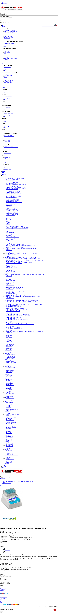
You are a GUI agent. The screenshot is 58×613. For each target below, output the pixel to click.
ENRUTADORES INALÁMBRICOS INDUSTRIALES (14, 305)
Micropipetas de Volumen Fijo (10, 438)
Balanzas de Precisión (9, 351)
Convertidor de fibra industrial (10, 264)
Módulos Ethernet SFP (9, 206)
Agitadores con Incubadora (8, 96)
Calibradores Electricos (7, 45)
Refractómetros (7, 452)
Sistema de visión (8, 242)
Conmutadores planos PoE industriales (11, 267)
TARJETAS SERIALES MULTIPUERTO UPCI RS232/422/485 (15, 329)
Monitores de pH (8, 432)
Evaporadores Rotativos (9, 396)
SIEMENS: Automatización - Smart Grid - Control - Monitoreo (14, 287)
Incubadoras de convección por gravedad (12, 409)
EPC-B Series (8, 223)
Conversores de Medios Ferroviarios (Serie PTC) (13, 200)
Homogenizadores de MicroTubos (11, 399)
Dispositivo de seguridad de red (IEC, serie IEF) (13, 191)
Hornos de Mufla (8, 406)
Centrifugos (7, 339)
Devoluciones (2, 601)
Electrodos (6, 378)
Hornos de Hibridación (9, 404)
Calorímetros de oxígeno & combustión (10, 360)
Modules (7, 216)
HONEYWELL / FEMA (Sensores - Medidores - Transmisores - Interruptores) (17, 295)
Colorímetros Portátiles (7, 157)
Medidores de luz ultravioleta (10, 420)
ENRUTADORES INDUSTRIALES (11, 303)
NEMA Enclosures (8, 279)
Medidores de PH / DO (9, 423)
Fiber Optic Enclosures (9, 335)
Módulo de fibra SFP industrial (10, 271)
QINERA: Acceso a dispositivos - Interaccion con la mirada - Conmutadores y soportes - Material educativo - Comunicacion (22, 296)
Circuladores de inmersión (7, 153)
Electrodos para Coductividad (10, 385)
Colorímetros (7, 374)
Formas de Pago (2, 599)
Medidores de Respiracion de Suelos (11, 427)
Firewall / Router (8, 219)
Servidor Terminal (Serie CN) (10, 180)
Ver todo (5, 39)
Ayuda (1, 602)
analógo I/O (7, 230)
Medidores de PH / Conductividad (11, 422)
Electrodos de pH (8, 380)
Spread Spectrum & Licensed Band (11, 254)
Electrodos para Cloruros (9, 384)
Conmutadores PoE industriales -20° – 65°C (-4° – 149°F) (14, 272)
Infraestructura (8, 229)
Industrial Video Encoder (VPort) (10, 215)
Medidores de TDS (8, 428)
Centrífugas (6, 363)
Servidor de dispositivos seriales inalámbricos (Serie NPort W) (15, 195)
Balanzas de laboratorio (8, 350)
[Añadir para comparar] (1, 542)
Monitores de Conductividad (10, 430)
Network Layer (8, 218)
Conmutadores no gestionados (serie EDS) (12, 189)
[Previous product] (0, 485)
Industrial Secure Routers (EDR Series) (11, 209)
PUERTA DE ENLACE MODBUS (11, 326)
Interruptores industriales (9, 265)
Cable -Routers (6, 59)
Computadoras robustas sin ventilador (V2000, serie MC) (14, 202)
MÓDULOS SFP (8, 320)
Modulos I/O (6, 68)
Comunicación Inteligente (9, 289)
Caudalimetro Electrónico (7, 81)
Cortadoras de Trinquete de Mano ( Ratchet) (10, 31)
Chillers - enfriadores (8, 366)
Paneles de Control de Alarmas (8, 36)
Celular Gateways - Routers (8, 75)
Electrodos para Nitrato (9, 386)
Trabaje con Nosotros (3, 588)
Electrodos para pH (8, 388)
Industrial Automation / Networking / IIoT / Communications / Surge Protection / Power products (17, 177)
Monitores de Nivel (8, 431)
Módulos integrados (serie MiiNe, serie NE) (12, 182)
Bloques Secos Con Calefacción (10, 356)
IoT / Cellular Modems (9, 256)
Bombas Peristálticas (7, 51)
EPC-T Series (8, 222)
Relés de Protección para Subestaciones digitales (13, 288)
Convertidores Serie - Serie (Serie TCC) (11, 198)
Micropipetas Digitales (9, 439)
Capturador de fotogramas (9, 243)
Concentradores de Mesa (7, 161)
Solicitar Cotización (4, 541)
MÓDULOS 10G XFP (9, 322)
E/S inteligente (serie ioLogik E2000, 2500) (12, 186)
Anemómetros (6, 44)
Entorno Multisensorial (9, 299)
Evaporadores (7, 395)
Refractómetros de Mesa (9, 453)
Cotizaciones (4, 466)
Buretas (6, 359)
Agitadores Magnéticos (7, 98)
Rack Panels (7, 336)
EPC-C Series (8, 221)
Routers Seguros (6, 74)
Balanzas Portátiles (6, 108)
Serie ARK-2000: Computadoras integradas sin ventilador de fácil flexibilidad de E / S (18, 227)
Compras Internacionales (3, 597)
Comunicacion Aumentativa (10, 298)
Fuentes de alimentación (9, 205)
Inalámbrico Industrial (9, 270)
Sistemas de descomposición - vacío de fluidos (11, 455)
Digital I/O (7, 231)
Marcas (3, 467)
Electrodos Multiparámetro (9, 381)
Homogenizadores (8, 340)
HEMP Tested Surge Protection (10, 280)
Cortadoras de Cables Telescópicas (9, 32)
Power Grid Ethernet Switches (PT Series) (12, 213)
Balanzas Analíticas (7, 107)
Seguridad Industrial (7, 29)
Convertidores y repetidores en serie (11, 236)
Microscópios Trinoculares (9, 444)
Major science (6, 465)
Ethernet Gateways (8, 235)
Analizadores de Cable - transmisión (9, 43)
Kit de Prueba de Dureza (9, 460)
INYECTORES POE (9, 313)
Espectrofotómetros (7, 392)
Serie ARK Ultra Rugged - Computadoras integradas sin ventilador (15, 225)
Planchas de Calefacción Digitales (10, 448)
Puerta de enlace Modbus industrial (11, 269)
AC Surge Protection (9, 275)
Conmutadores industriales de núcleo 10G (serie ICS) (13, 193)
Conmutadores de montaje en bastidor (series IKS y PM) (14, 192)
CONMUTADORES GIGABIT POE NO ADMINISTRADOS (15, 308)
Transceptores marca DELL (10, 285)
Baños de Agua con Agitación (8, 113)
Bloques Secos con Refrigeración (10, 357)
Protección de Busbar (9, 290)
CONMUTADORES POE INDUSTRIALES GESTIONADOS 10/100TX (17, 309)
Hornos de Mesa (8, 405)
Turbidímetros (7, 463)
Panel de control (8, 240)
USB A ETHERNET (9, 330)
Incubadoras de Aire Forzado (10, 408)
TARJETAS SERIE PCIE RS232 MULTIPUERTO (13, 327)
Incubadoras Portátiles (9, 410)
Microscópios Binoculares (9, 442)
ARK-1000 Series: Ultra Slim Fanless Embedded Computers (14, 226)
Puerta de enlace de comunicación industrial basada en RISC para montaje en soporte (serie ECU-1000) (20, 245)
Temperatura (6, 83)
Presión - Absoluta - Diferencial (8, 82)
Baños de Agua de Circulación (8, 115)
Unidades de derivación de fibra (10, 204)
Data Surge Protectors (9, 337)
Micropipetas (7, 435)
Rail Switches (8, 249)
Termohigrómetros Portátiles (10, 459)
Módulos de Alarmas (7, 38)
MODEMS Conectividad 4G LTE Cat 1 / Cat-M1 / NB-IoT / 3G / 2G (16, 261)
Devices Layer (8, 217)
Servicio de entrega (3, 598)
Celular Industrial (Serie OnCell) (10, 194)
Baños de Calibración (7, 114)
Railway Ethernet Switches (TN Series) (11, 212)
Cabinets (7, 278)
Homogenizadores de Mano (10, 398)
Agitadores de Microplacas (9, 345)
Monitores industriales (9, 241)
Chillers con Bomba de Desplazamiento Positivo (11, 147)
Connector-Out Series (9, 333)
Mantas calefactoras (8, 412)
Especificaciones (7, 550)
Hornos (6, 401)
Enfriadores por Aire (9, 372)
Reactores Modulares (9, 450)
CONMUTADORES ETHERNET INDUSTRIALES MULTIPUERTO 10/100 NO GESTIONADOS (21, 301)
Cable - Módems (6, 57)
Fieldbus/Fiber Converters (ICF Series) (11, 197)
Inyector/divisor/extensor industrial (11, 268)
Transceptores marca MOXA (10, 282)
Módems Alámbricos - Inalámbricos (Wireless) (10, 58)
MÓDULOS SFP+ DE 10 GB (10, 321)
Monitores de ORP (8, 434)
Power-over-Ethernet (9, 250)
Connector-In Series (9, 332)
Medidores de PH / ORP (9, 425)
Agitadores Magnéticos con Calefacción (11, 347)
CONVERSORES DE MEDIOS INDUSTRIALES (13, 317)
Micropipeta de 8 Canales (9, 437)
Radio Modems (6, 76)
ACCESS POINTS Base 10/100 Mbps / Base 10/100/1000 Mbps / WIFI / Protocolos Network (19, 262)
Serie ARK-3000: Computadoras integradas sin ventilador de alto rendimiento (17, 228)
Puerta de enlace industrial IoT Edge (11, 239)
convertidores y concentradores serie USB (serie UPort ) (14, 181)
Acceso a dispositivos (9, 297)
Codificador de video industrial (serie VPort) (12, 208)
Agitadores (6, 343)
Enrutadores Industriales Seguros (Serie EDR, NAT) (13, 190)
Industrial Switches (8, 251)
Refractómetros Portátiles (9, 454)
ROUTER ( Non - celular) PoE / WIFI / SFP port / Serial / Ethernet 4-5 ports (17, 259)
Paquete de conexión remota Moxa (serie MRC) (12, 203)
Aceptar (2, 611)
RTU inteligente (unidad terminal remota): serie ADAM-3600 (14, 247)
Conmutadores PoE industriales (10, 266)
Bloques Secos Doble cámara (8, 126)
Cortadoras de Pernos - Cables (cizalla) (9, 30)
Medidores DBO (8, 415)
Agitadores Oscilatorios (9, 348)
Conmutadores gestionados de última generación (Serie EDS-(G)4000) (16, 187)
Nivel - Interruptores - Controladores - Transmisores (11, 80)
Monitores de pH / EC (9, 433)
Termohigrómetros (7, 458)
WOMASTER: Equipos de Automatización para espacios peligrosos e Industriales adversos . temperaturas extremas (20, 273)
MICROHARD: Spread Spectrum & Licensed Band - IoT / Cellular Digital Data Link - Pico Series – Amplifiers (21, 253)
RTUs (5, 69)
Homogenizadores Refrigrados (10, 400)
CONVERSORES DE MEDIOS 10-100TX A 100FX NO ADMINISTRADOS (17, 314)
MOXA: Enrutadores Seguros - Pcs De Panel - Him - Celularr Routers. (15, 178)
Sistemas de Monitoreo (7, 67)
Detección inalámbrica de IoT (10, 234)
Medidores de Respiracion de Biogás (11, 426)
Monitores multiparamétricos (9, 445)
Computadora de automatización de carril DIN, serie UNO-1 (14, 238)
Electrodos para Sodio (9, 389)
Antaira (7, 284)
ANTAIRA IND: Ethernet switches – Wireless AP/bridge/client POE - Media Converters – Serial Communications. (21, 300)
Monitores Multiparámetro (9, 446)
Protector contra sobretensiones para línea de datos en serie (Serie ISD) (16, 184)
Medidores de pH (8, 421)
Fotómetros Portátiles (9, 391)
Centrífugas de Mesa (7, 141)
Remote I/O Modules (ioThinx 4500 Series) (12, 214)
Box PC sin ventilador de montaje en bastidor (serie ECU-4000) (15, 244)
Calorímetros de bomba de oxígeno (9, 136)
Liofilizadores (7, 411)
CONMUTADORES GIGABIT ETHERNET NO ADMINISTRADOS (16, 302)
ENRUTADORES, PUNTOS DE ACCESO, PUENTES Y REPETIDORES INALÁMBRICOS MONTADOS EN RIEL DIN (24, 304)
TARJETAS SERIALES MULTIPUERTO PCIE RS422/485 (14, 328)
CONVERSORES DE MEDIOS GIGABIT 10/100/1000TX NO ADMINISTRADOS (18, 315)
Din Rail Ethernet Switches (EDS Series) (12, 210)
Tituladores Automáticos (9, 461)
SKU (1, 531)
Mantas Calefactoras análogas (10, 413)
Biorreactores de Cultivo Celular (10, 354)
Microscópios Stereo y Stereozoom (11, 443)
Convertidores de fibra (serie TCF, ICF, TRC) (12, 199)
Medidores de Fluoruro (9, 418)
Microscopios (7, 441)
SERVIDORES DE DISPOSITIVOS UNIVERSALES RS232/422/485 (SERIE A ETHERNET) (20, 324)
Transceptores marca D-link (10, 286)
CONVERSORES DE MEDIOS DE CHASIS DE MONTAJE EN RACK (17, 319)
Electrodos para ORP (9, 387)
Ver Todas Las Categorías (7, 85)
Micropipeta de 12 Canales (9, 436)
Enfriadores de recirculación (10, 370)
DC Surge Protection (9, 276)
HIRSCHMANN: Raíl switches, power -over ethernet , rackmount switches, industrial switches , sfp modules (20, 248)
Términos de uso (2, 589)
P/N (1, 530)
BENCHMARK (7, 338)
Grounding (7, 334)
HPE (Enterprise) (8, 283)
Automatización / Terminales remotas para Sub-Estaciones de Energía (16, 291)
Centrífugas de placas (9, 365)
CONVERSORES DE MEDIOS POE (11, 318)
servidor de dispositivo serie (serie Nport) (12, 179)
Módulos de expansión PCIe (10, 232)
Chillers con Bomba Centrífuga (8, 146)
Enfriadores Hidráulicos (9, 371)
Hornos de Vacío (8, 407)
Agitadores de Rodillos (7, 97)
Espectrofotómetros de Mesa (10, 393)
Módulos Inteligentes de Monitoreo (9, 37)
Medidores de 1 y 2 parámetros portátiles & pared (12, 414)
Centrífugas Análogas (7, 140)
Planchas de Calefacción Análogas (11, 447)
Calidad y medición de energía (10, 292)
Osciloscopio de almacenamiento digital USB (12, 237)
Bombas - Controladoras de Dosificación (10, 50)
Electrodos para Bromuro (9, 382)
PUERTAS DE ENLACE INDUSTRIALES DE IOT (13, 306)
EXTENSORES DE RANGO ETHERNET (12, 316)
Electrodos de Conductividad (10, 379)
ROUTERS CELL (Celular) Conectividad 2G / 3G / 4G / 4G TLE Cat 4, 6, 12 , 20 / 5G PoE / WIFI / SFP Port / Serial (23, 258)
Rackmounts (7, 277)
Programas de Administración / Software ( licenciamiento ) (14, 263)
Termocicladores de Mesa (9, 457)
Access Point (6, 56)
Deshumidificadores (8, 376)
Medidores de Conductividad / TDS (11, 417)
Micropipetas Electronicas (9, 440)
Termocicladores (7, 456)
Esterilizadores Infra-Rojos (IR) (9, 394)
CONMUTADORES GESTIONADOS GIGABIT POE (14, 310)
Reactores (6, 449)
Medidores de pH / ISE (9, 424)
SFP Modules (8, 252)
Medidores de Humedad (9, 419)
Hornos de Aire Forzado (9, 402)
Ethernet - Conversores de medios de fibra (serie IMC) (13, 196)
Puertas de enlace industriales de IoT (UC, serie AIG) (13, 201)
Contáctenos (4, 2)
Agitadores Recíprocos (9, 349)
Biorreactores (7, 353)
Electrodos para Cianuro (9, 383)
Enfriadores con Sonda (7, 148)
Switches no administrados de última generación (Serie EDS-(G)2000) (16, 188)
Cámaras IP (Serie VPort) (9, 207)
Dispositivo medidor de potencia (10, 293)
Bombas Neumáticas (7, 52)
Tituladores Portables (9, 462)
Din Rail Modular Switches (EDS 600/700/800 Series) (13, 211)
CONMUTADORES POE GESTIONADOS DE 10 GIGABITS (15, 312)
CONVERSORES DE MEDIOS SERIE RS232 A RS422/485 (15, 325)
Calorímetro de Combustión (8, 135)
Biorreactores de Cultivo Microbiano (9, 120)
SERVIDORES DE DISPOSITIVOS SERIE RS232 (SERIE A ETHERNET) (17, 323)
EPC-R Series (8, 224)
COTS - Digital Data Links (10, 255)
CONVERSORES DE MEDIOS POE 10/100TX (13, 311)
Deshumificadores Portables (10, 377)
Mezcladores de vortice (9, 341)
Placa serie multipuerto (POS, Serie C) (11, 183)
